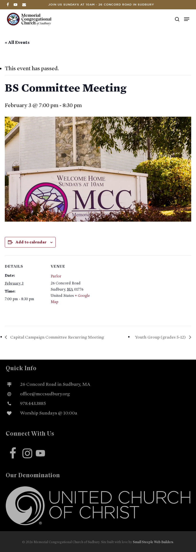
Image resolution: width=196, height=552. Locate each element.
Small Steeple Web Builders (153, 542)
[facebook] (8, 4)
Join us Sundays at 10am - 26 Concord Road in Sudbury (101, 4)
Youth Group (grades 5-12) (161, 337)
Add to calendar (31, 242)
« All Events (17, 42)
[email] (24, 4)
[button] (186, 19)
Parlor (56, 276)
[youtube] (15, 4)
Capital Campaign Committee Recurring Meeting (56, 337)
